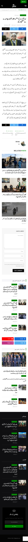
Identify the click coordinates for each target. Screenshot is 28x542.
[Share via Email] (6, 28)
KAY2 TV (23, 1)
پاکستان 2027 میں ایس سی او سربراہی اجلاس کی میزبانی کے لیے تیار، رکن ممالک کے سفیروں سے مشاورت (15, 372)
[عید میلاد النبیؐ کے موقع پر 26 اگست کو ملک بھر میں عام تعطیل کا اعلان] (22, 401)
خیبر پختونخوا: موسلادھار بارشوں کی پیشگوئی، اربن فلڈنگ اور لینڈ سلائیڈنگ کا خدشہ (9, 390)
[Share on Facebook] (22, 28)
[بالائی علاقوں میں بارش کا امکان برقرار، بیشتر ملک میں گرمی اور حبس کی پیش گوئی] (14, 209)
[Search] (2, 5)
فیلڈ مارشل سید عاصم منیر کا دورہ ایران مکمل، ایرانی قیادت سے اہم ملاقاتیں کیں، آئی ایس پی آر (9, 305)
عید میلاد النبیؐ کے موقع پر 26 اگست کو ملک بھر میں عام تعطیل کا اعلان (9, 403)
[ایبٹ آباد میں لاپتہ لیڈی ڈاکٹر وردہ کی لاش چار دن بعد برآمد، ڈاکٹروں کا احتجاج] (22, 449)
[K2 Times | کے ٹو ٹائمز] (14, 5)
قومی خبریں (23, 15)
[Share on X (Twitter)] (14, 28)
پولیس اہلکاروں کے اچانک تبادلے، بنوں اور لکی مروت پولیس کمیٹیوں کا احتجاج (10, 318)
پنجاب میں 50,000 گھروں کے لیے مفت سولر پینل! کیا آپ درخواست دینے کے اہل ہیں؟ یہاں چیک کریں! (9, 438)
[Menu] (26, 5)
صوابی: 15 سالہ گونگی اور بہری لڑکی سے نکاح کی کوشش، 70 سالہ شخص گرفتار (10, 329)
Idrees (18, 141)
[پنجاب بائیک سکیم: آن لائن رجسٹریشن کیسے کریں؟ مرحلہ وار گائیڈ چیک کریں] (22, 423)
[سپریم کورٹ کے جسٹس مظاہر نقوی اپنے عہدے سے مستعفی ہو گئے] (14, 39)
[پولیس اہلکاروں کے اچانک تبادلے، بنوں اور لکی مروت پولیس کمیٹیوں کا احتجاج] (22, 316)
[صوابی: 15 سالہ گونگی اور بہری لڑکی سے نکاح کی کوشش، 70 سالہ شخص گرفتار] (22, 327)
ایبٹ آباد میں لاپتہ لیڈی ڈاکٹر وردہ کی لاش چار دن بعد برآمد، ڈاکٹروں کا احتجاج (9, 451)
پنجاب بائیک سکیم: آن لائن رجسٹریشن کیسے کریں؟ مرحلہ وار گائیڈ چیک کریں (9, 425)
